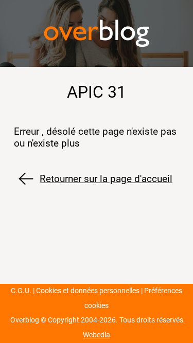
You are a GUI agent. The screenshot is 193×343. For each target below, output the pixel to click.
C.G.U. (21, 290)
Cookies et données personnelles (87, 290)
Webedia (96, 335)
